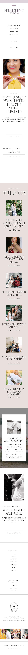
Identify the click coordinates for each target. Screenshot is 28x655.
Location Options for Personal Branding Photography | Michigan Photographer (14, 104)
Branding (14, 93)
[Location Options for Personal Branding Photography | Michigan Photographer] (14, 74)
